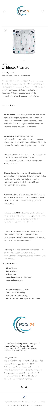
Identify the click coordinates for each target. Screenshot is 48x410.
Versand (11, 75)
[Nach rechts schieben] (28, 60)
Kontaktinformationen (26, 405)
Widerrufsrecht (25, 402)
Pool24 (9, 402)
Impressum (38, 405)
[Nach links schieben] (19, 60)
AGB (9, 405)
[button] (4, 11)
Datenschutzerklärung (38, 402)
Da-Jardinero (15, 402)
